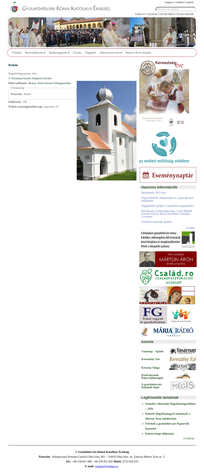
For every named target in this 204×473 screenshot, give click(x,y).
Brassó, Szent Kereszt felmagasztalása (49, 83)
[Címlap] (63, 7)
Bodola (13, 65)
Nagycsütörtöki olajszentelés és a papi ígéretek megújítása (167, 199)
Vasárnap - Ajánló (152, 351)
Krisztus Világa (150, 367)
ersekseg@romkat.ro (106, 466)
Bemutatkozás (34, 52)
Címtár (77, 52)
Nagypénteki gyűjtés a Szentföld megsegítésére (167, 205)
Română (179, 2)
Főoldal (16, 52)
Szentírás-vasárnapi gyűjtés (156, 221)
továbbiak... (190, 438)
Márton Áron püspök (138, 52)
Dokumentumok (110, 52)
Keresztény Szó (150, 359)
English (190, 2)
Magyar (169, 2)
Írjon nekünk (185, 14)
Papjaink (90, 52)
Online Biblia (167, 14)
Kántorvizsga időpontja (159, 433)
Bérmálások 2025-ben (153, 192)
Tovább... (191, 227)
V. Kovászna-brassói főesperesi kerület (30, 78)
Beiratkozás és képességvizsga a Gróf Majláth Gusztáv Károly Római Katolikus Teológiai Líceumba (166, 214)
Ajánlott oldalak (146, 14)
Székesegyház (58, 52)
